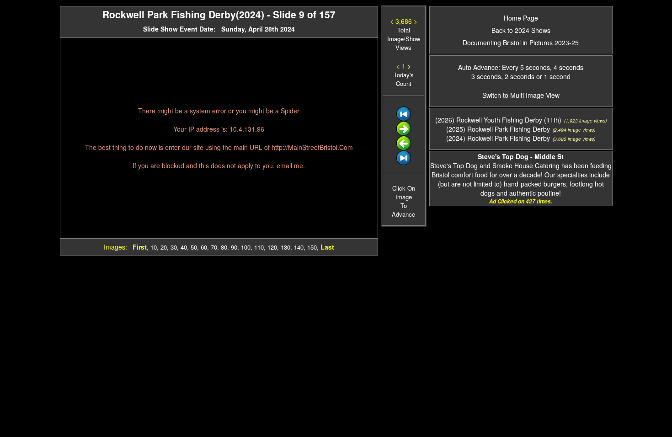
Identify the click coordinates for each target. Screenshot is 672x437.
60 (204, 247)
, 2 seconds (517, 76)
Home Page (521, 17)
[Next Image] (403, 133)
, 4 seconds (566, 67)
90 (234, 247)
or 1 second (552, 76)
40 (184, 247)
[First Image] (403, 118)
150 (312, 247)
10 (153, 247)
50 (194, 247)
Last (327, 246)
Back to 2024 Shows (520, 30)
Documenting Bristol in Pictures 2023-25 (521, 42)
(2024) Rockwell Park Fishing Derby (498, 138)
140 (299, 247)
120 (272, 247)
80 (224, 247)
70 (214, 247)
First (140, 246)
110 (259, 247)
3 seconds (486, 76)
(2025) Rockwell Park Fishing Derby (498, 128)
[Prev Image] (403, 148)
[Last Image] (403, 162)
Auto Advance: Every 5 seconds (504, 67)
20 (163, 247)
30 (174, 247)
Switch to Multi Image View (521, 95)
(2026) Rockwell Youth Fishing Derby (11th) (498, 119)
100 (246, 247)
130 (285, 247)
